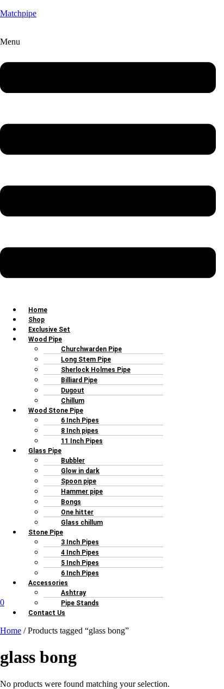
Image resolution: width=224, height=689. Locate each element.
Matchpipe (18, 13)
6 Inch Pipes (80, 573)
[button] (108, 166)
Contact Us (46, 613)
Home (10, 630)
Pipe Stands (80, 603)
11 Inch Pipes (82, 441)
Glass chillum (82, 522)
